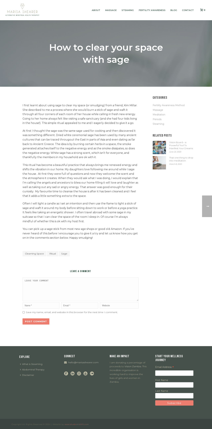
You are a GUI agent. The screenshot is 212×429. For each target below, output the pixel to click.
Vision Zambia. (133, 366)
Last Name (161, 390)
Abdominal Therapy (33, 369)
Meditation (159, 114)
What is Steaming (32, 364)
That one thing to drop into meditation (181, 159)
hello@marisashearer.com (83, 362)
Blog (173, 10)
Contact (188, 10)
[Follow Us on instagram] (79, 374)
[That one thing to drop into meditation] (159, 162)
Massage (111, 10)
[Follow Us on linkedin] (73, 374)
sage (64, 253)
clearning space (34, 253)
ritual (52, 253)
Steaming (128, 10)
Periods (157, 119)
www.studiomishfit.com (77, 424)
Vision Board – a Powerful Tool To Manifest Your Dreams (181, 145)
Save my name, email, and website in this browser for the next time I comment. (72, 312)
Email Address (164, 367)
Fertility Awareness (152, 10)
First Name (161, 380)
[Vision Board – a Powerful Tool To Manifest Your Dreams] (159, 147)
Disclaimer (28, 375)
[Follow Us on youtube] (85, 374)
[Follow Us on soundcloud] (92, 374)
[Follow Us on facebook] (66, 374)
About (96, 10)
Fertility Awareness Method (169, 105)
